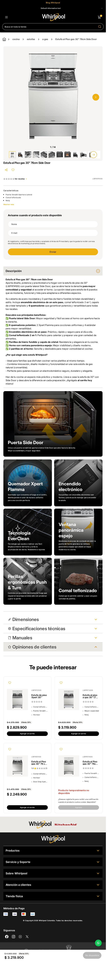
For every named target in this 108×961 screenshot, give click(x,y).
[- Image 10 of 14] (83, 154)
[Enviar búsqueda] (100, 26)
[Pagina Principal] (53, 17)
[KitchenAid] (66, 824)
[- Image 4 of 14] (36, 154)
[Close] (102, 8)
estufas (31, 39)
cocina (16, 39)
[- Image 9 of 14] (75, 154)
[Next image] (95, 97)
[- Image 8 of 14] (67, 154)
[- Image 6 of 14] (51, 154)
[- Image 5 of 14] (43, 154)
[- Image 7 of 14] (59, 154)
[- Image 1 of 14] (12, 154)
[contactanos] (98, 943)
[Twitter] (27, 936)
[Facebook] (6, 936)
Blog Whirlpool (53, 2)
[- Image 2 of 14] (20, 154)
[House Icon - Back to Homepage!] (4, 39)
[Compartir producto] (6, 170)
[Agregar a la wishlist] (13, 170)
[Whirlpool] (40, 824)
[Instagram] (13, 936)
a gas (45, 39)
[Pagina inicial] (53, 839)
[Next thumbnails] (93, 154)
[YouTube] (20, 936)
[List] (6, 17)
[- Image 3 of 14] (28, 154)
